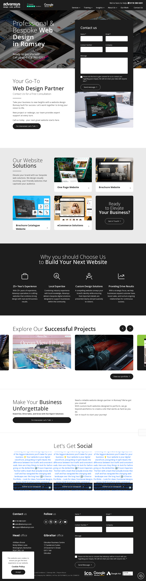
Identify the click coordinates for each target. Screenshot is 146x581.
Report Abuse (61, 573)
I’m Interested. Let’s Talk (26, 126)
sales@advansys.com (22, 524)
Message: (78, 536)
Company (109, 45)
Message (83, 56)
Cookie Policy (18, 566)
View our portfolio (121, 376)
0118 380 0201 (35, 57)
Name (83, 34)
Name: (78, 514)
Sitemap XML (51, 573)
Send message (89, 87)
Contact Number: (81, 525)
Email (108, 34)
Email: (108, 514)
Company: (109, 525)
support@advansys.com (24, 527)
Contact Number (86, 45)
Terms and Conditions (38, 573)
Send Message (84, 565)
